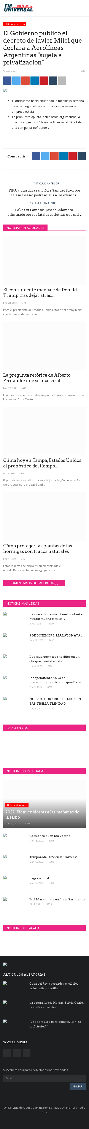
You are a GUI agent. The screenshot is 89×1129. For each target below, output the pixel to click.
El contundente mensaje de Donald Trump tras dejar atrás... (40, 292)
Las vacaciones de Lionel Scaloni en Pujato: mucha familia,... (57, 616)
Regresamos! (39, 878)
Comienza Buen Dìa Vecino (49, 835)
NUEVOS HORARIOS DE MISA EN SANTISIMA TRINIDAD (55, 701)
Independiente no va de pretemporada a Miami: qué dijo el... (56, 680)
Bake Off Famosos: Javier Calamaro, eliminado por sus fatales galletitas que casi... (44, 212)
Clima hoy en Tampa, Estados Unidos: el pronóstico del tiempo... (43, 463)
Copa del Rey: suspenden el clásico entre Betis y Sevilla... (53, 986)
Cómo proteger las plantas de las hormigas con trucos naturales (37, 548)
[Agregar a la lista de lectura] (62, 80)
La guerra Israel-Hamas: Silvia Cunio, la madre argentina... (56, 1005)
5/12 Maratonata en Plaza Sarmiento (57, 899)
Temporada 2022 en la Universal (54, 857)
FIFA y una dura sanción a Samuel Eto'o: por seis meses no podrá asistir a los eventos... (44, 193)
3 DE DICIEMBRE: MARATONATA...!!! (57, 635)
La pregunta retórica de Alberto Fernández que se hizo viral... (37, 378)
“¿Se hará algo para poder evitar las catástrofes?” (55, 1024)
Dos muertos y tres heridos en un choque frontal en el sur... (54, 659)
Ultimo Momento (15, 24)
